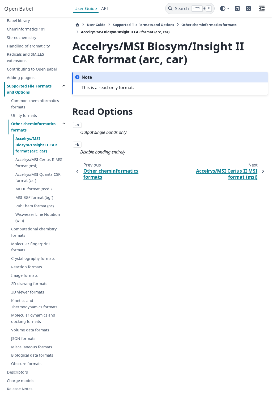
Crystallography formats (33, 258)
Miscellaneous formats (31, 346)
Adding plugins (21, 77)
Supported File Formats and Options (29, 89)
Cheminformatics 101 (26, 29)
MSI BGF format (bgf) (34, 197)
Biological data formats (32, 355)
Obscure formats (26, 363)
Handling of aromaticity (28, 46)
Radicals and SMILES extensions (25, 57)
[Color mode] (224, 8)
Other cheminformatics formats (33, 127)
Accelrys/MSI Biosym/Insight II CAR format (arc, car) (36, 145)
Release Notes (19, 388)
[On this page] (262, 8)
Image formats (24, 275)
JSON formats (23, 338)
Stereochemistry (21, 37)
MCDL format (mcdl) (33, 188)
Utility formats (24, 115)
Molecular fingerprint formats (30, 247)
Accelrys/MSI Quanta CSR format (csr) (38, 177)
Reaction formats (26, 266)
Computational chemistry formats (34, 232)
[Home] (77, 25)
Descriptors (17, 372)
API (104, 8)
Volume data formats (30, 329)
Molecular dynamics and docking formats (33, 318)
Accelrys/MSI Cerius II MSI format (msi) (38, 162)
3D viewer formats (27, 292)
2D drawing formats (29, 283)
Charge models (20, 380)
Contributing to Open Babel (32, 69)
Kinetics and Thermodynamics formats (34, 303)
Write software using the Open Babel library (34, 17)
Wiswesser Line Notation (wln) (37, 217)
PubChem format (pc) (34, 205)
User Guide (85, 8)
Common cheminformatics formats (35, 103)
